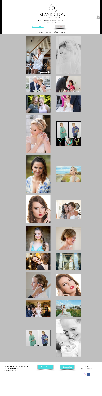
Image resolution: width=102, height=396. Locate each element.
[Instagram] (85, 374)
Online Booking (38, 27)
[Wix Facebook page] (88, 374)
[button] (98, 17)
